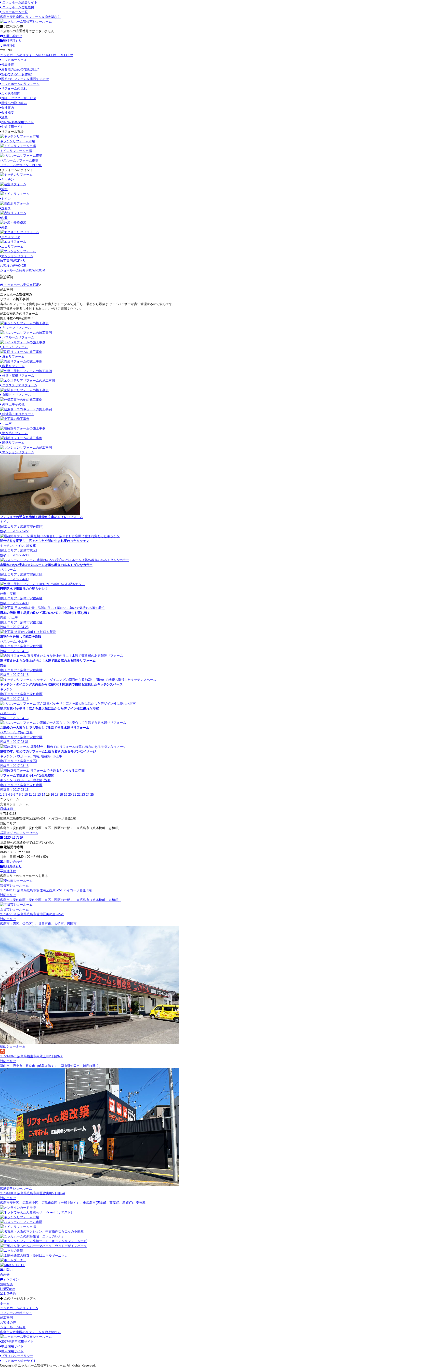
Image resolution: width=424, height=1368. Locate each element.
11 (30, 794)
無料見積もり (12, 40)
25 (92, 794)
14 (43, 794)
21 (74, 794)
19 (65, 794)
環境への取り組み (14, 103)
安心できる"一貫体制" (16, 74)
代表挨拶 (7, 65)
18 (61, 794)
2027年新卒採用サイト (17, 122)
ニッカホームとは (14, 60)
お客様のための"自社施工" (20, 69)
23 (83, 794)
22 (78, 794)
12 (34, 794)
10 (26, 794)
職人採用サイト (12, 1351)
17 (56, 794)
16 (52, 794)
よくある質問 (10, 93)
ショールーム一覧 (14, 12)
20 (70, 794)
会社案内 (7, 107)
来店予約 (9, 45)
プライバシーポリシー (17, 1356)
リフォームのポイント (21, 165)
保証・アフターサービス (18, 98)
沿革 (4, 117)
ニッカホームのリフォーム (36, 55)
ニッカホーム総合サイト (19, 2)
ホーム (5, 1303)
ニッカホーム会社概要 (17, 7)
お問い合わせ (12, 36)
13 (39, 794)
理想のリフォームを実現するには (25, 79)
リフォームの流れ (14, 88)
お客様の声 (13, 266)
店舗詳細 (7, 809)
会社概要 (7, 112)
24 (87, 794)
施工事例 (12, 261)
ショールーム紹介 (22, 270)
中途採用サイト (12, 127)
